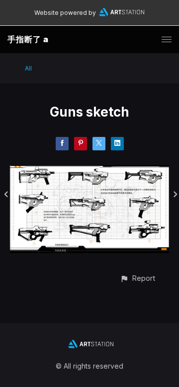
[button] (137, 278)
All (28, 68)
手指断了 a (28, 39)
